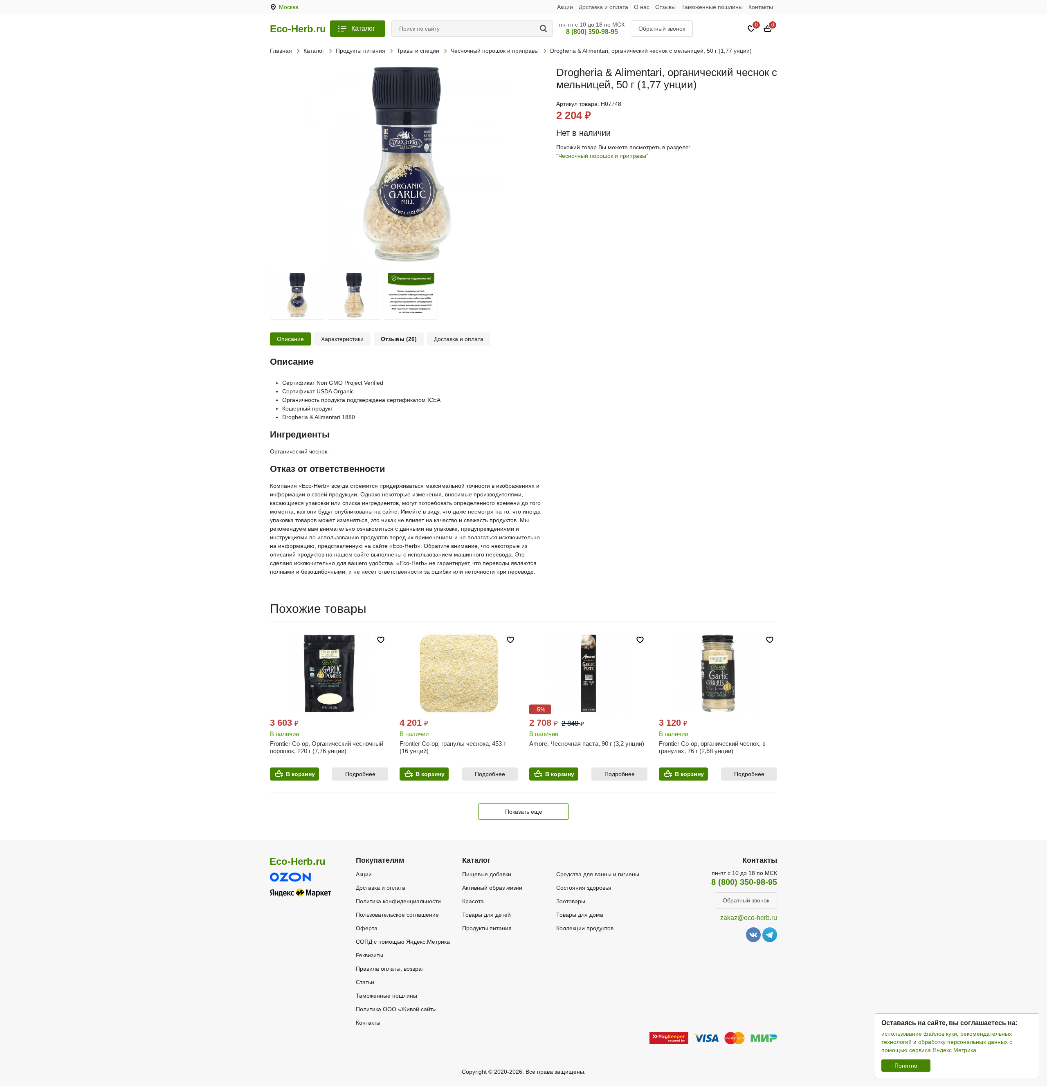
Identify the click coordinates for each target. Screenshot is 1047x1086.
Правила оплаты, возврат (390, 968)
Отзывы (665, 7)
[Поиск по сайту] (545, 28)
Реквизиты (369, 955)
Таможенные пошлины (712, 7)
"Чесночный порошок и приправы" (602, 156)
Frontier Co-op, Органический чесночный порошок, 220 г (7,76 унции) (326, 747)
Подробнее (360, 774)
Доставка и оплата (603, 7)
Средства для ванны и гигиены (597, 874)
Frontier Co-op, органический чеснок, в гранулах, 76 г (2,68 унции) (712, 747)
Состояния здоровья (583, 887)
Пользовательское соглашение (397, 914)
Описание (290, 339)
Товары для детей (486, 914)
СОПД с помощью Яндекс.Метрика (403, 941)
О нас (641, 7)
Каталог (363, 28)
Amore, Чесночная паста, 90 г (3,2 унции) (586, 743)
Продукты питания (487, 928)
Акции (565, 7)
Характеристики (342, 339)
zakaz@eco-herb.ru (748, 917)
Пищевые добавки (486, 874)
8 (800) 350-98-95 (592, 31)
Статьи (365, 982)
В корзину (300, 774)
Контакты (760, 7)
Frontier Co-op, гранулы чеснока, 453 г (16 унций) (453, 747)
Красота (473, 901)
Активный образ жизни (492, 887)
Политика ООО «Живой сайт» (396, 1009)
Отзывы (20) (399, 339)
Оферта (366, 928)
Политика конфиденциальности (398, 901)
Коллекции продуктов (584, 928)
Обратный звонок (661, 28)
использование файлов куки (919, 1033)
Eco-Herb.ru (298, 29)
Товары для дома (579, 914)
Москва (289, 7)
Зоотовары (570, 901)
